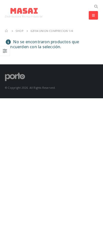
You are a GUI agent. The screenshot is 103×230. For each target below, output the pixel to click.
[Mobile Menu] (93, 15)
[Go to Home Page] (6, 30)
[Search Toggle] (96, 6)
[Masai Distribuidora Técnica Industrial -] (23, 13)
